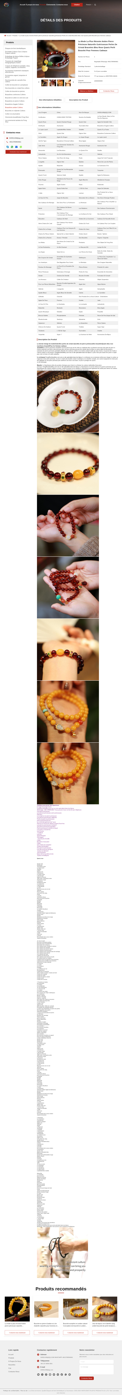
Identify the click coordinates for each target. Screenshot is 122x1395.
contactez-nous (86, 1378)
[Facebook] (46, 1375)
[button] (7, 1313)
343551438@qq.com (16, 138)
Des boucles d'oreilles (42, 1027)
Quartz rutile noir (41, 1105)
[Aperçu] (6, 5)
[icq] (20, 146)
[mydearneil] (69, 1375)
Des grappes (44, 1011)
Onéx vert (39, 934)
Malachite (39, 903)
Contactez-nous (62, 5)
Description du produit (78, 100)
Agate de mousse (41, 1054)
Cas (9, 1368)
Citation (77, 5)
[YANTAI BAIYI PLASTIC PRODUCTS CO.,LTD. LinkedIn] (58, 1375)
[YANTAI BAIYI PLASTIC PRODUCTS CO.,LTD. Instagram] (50, 1375)
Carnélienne (40, 873)
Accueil (22, 5)
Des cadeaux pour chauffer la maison (46, 946)
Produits (43, 5)
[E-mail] (16, 146)
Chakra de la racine (42, 979)
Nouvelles (11, 1365)
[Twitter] (42, 1375)
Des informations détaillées (50, 100)
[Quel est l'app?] (12, 146)
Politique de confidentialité (11, 1390)
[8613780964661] (65, 1375)
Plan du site (24, 1390)
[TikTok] (61, 1375)
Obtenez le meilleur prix (88, 91)
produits (11, 1358)
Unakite (39, 1087)
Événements (51, 5)
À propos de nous (32, 5)
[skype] (7, 146)
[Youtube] (54, 1375)
